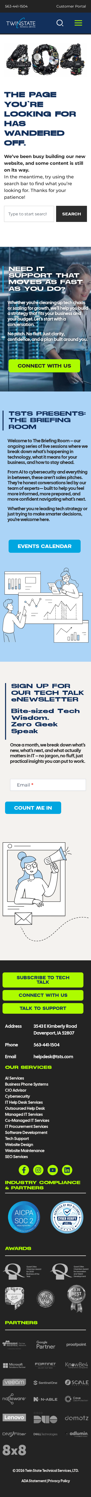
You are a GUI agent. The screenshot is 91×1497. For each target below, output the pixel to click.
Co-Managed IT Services (27, 1120)
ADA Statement (33, 1481)
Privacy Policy (59, 1481)
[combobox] (29, 214)
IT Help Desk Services (24, 1102)
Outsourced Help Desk (25, 1108)
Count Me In (33, 808)
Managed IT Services (24, 1114)
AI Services (14, 1078)
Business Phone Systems (26, 1084)
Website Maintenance (24, 1150)
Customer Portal (71, 6)
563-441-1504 (16, 6)
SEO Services (16, 1156)
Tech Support (17, 1138)
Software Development (26, 1132)
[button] (60, 23)
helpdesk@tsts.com (53, 1056)
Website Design (19, 1144)
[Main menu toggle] (78, 23)
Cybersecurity (17, 1096)
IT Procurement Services (27, 1126)
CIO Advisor (15, 1090)
